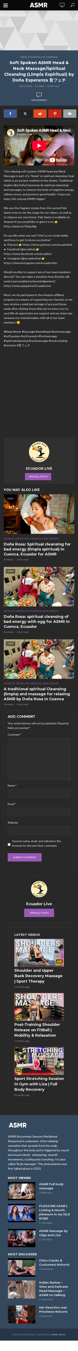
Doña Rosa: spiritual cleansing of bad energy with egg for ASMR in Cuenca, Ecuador (37, 621)
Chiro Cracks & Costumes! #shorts (54, 1263)
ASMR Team (58, 1334)
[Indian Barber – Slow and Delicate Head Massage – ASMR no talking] (21, 1289)
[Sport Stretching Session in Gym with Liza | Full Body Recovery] (39, 1061)
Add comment (39, 100)
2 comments (46, 1299)
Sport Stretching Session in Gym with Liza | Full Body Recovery (39, 1084)
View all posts (38, 476)
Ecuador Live (36, 56)
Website (13, 822)
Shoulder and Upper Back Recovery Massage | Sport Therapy (38, 976)
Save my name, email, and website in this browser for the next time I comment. (36, 843)
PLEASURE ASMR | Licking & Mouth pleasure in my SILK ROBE (54, 1212)
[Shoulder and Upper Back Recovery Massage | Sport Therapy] (39, 953)
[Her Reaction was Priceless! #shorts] (21, 1314)
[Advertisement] (39, 395)
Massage (52, 56)
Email (12, 804)
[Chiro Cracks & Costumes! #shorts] (21, 1267)
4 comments (46, 1268)
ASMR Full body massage (51, 1186)
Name (12, 785)
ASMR (23, 56)
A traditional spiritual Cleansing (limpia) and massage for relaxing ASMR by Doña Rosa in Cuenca (37, 694)
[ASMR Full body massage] (21, 1191)
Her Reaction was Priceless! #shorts (53, 1310)
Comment (14, 734)
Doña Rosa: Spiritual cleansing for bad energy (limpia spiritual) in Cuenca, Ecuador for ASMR (37, 549)
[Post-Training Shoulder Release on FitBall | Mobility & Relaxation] (39, 1007)
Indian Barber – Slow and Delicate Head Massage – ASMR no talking (53, 1289)
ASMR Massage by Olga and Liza (53, 1233)
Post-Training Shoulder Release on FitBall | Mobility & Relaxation (37, 1030)
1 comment (45, 1316)
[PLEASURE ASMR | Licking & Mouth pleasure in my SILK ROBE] (21, 1213)
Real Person (51, 538)
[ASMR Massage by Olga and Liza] (21, 1238)
